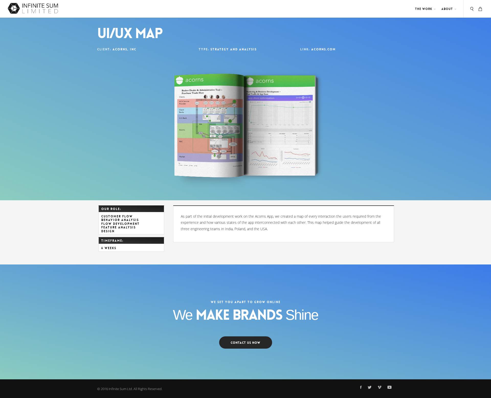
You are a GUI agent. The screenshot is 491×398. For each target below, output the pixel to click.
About (447, 9)
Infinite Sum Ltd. (121, 388)
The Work (423, 9)
